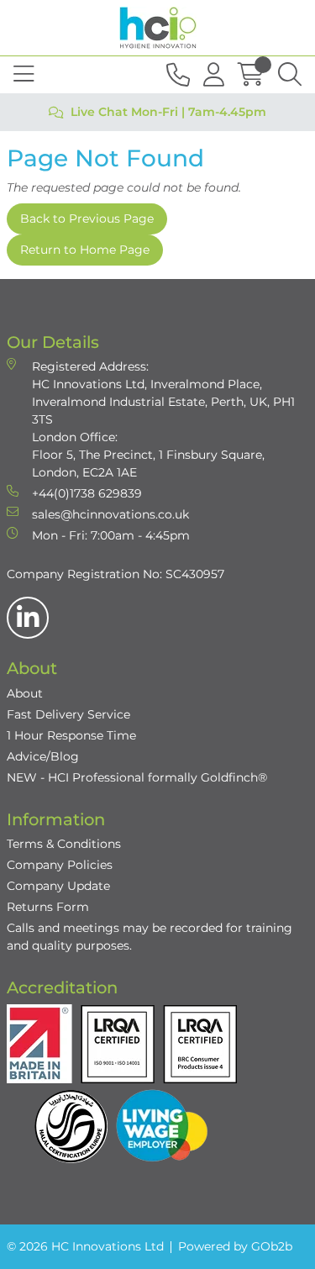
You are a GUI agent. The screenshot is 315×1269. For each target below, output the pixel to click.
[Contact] (178, 74)
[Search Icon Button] (289, 74)
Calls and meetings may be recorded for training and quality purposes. (149, 936)
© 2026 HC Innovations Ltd (85, 1246)
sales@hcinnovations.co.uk (110, 514)
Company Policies (60, 864)
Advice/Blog (43, 756)
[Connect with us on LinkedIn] (28, 618)
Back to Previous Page (87, 218)
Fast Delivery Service (68, 714)
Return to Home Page (85, 249)
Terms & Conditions (64, 843)
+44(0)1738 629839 (87, 493)
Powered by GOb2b (235, 1246)
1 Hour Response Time (71, 735)
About (25, 693)
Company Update (58, 885)
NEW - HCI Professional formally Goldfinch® (137, 777)
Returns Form (48, 906)
